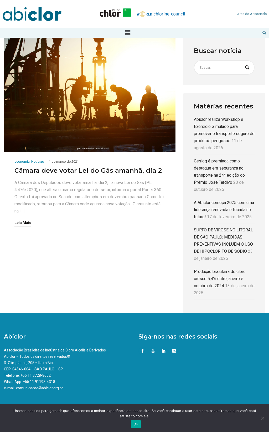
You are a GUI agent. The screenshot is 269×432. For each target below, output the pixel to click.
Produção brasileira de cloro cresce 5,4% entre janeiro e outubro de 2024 (220, 278)
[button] (127, 33)
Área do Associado (252, 14)
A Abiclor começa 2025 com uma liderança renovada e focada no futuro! (224, 209)
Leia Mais (22, 223)
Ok (135, 424)
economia (22, 161)
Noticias (37, 161)
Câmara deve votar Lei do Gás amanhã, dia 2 (88, 170)
